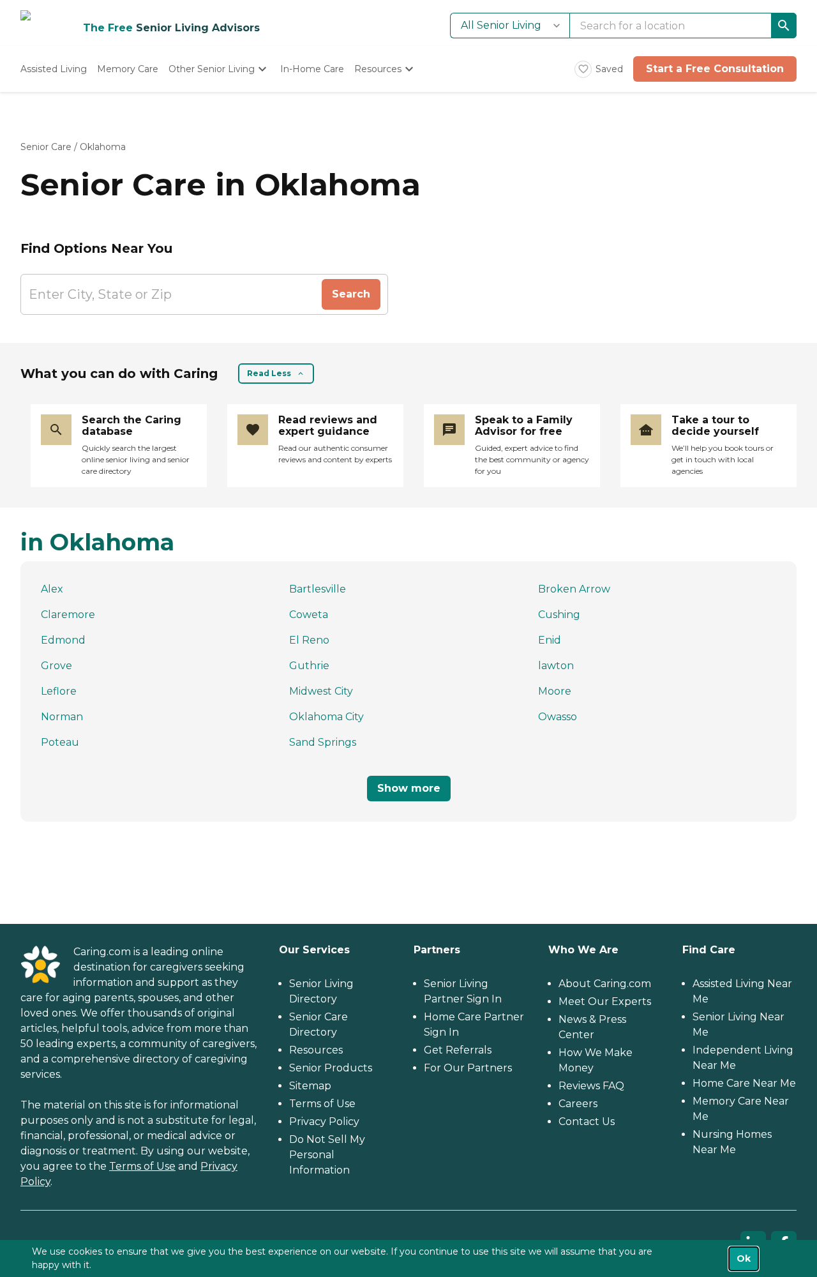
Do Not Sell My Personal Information (327, 1154)
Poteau (60, 742)
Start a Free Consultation (715, 69)
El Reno (309, 640)
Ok (744, 1258)
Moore (554, 691)
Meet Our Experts (604, 1001)
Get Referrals (457, 1050)
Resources (316, 1050)
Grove (56, 666)
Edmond (63, 640)
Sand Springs (322, 742)
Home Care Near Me (744, 1083)
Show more (408, 788)
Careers (577, 1104)
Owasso (557, 717)
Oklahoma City (326, 717)
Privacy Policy (324, 1121)
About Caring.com (604, 984)
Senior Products (330, 1068)
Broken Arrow (574, 589)
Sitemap (310, 1086)
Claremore (68, 614)
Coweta (308, 614)
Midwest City (321, 691)
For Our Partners (468, 1068)
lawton (556, 666)
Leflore (59, 691)
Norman (62, 717)
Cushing (559, 614)
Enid (549, 640)
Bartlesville (317, 589)
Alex (52, 589)
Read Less (269, 373)
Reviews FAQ (591, 1086)
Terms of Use (142, 1166)
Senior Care (45, 147)
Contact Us (586, 1121)
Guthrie (309, 666)
